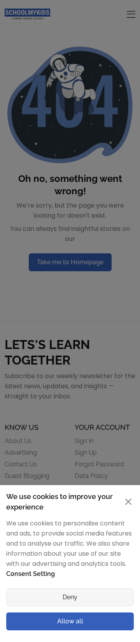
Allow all (70, 621)
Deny (70, 597)
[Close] (128, 501)
